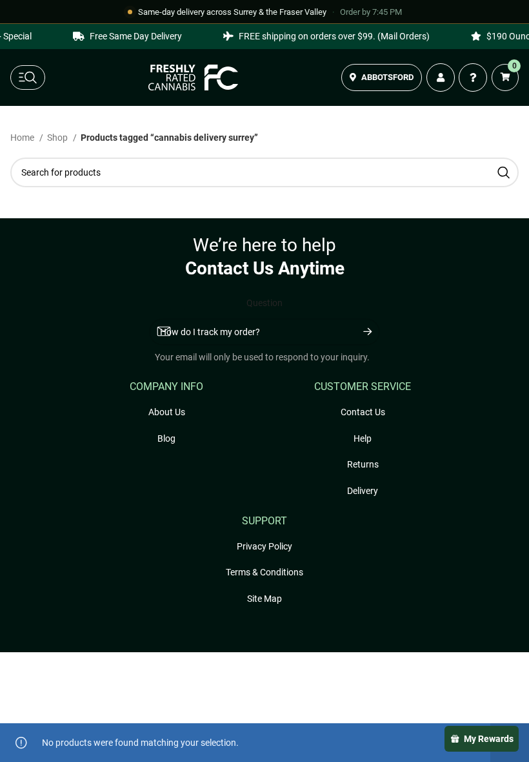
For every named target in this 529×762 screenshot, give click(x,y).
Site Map (264, 598)
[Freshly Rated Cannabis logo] (193, 77)
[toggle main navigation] (27, 77)
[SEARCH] (504, 172)
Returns (363, 464)
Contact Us (363, 412)
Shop (58, 137)
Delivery (362, 491)
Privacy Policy (264, 546)
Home (23, 137)
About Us (166, 412)
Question (264, 303)
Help (363, 438)
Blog (166, 438)
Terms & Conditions (264, 572)
